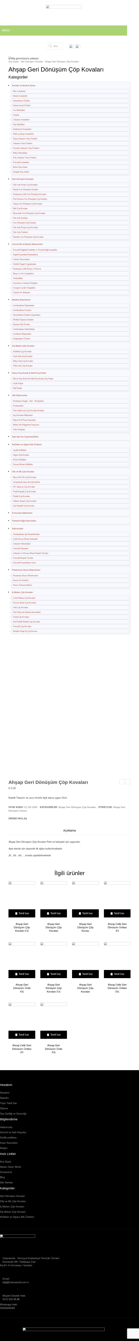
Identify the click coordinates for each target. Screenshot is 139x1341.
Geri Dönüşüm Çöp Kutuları (24, 223)
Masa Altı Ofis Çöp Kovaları (24, 477)
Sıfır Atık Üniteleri (20, 232)
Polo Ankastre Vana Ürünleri (24, 157)
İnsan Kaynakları (9, 1142)
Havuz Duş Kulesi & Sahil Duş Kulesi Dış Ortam (33, 378)
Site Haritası (6, 1182)
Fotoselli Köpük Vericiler (23, 558)
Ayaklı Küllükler (19, 450)
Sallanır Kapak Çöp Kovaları (24, 501)
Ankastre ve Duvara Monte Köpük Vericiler (30, 553)
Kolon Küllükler (19, 459)
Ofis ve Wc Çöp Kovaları (23, 471)
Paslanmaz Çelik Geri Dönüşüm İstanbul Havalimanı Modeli (128, 782)
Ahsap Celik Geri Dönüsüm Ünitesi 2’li (21, 1049)
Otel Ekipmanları (19, 395)
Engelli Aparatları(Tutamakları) (25, 254)
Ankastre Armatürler (21, 119)
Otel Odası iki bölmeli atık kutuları (27, 612)
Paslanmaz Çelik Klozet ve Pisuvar (27, 269)
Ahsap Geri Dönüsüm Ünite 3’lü (53, 1049)
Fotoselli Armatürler (21, 162)
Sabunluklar (17, 528)
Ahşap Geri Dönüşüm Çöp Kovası (85, 927)
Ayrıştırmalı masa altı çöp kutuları (26, 482)
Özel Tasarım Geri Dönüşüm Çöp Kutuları (30, 199)
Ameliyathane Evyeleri (22, 310)
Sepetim (4, 1097)
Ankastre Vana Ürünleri (22, 143)
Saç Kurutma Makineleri (23, 415)
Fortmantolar (18, 406)
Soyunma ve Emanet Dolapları (25, 283)
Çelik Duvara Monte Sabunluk (25, 539)
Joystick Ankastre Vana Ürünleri (26, 148)
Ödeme (4, 1108)
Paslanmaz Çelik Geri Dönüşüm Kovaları (29, 194)
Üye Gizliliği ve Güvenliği (13, 1113)
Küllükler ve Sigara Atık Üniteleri (27, 444)
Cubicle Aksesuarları (21, 259)
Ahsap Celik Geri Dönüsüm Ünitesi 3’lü (117, 988)
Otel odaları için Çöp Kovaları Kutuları (28, 410)
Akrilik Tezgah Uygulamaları (24, 264)
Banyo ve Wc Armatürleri (23, 273)
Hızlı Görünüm (20, 900)
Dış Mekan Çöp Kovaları (23, 345)
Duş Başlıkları (19, 124)
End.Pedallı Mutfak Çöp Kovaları (26, 622)
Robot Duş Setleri (20, 167)
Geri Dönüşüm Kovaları (32, 61)
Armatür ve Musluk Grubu (23, 85)
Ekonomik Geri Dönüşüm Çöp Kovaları (29, 213)
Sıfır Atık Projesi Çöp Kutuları (25, 185)
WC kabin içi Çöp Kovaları (24, 487)
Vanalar (16, 115)
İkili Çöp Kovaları (20, 208)
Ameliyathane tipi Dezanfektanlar (26, 534)
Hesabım (4, 1092)
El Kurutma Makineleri (22, 512)
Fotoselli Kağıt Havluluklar (24, 520)
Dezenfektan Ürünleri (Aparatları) (26, 315)
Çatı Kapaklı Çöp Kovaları (23, 506)
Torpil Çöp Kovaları (21, 617)
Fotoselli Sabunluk (20, 548)
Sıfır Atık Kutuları (20, 218)
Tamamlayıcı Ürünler (21, 100)
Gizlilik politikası (8, 1137)
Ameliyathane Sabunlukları (24, 329)
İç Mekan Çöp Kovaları (22, 592)
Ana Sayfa (13, 61)
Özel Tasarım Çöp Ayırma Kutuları (122, 782)
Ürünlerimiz (6, 1172)
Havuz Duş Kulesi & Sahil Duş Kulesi (29, 372)
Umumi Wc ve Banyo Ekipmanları (27, 244)
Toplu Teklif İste (8, 1103)
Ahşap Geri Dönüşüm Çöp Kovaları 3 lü (54, 988)
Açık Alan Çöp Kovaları (23, 356)
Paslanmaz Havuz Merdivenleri (25, 575)
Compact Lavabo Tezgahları (24, 288)
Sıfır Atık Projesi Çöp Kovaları (25, 227)
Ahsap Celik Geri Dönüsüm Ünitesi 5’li (117, 927)
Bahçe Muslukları (20, 153)
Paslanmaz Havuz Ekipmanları (26, 569)
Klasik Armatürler (20, 96)
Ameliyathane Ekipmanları (23, 305)
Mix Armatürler (19, 91)
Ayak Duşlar (18, 383)
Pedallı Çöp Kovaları (21, 496)
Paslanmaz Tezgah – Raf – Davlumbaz (28, 401)
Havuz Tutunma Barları (22, 585)
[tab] (69, 831)
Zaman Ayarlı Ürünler (22, 105)
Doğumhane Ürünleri (21, 338)
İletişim (3, 1148)
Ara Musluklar (19, 110)
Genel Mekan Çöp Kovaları (24, 598)
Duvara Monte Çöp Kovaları (24, 603)
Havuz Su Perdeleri (21, 580)
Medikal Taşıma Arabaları (23, 319)
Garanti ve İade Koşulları (13, 1132)
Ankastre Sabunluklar (22, 544)
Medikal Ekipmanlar (21, 299)
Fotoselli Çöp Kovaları (22, 626)
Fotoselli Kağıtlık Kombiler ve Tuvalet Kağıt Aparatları (35, 250)
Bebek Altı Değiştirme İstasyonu (26, 425)
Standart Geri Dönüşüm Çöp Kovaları (28, 237)
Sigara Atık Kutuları (21, 455)
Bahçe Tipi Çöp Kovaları (23, 361)
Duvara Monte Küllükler (23, 464)
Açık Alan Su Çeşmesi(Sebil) (25, 436)
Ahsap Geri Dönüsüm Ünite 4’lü (22, 988)
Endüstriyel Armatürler (22, 129)
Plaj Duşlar (17, 388)
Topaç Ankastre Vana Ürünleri (25, 138)
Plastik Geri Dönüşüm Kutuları (25, 189)
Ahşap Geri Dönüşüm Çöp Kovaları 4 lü (22, 927)
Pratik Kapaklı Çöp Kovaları (24, 491)
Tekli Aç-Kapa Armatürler (23, 134)
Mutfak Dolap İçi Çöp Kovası (25, 631)
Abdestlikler (18, 278)
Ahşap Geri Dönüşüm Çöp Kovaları (62, 61)
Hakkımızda (6, 1127)
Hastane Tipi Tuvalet (21, 324)
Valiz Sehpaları (19, 429)
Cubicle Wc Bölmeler (21, 292)
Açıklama (69, 830)
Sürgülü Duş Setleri (21, 172)
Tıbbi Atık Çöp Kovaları (23, 366)
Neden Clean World (10, 1166)
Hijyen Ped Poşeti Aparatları (24, 420)
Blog (2, 1177)
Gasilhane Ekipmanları (22, 334)
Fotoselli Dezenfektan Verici (24, 563)
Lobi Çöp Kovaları (20, 607)
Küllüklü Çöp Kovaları (22, 351)
